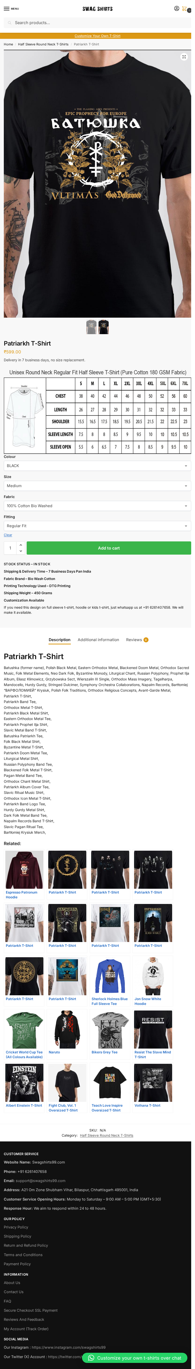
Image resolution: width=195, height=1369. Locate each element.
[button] (185, 9)
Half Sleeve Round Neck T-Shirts (43, 44)
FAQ (7, 1301)
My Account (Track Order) (26, 1329)
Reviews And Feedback (24, 1319)
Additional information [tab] (98, 639)
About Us (12, 1282)
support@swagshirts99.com (41, 1180)
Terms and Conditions (23, 1255)
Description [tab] (60, 639)
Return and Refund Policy (26, 1245)
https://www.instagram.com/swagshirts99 (69, 1347)
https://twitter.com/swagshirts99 (76, 1357)
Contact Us (14, 1292)
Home (8, 44)
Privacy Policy (16, 1227)
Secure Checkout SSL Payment (31, 1310)
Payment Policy (17, 1264)
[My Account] (177, 8)
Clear (8, 535)
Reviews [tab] (136, 639)
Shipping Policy (17, 1236)
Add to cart (109, 548)
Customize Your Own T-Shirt (97, 36)
